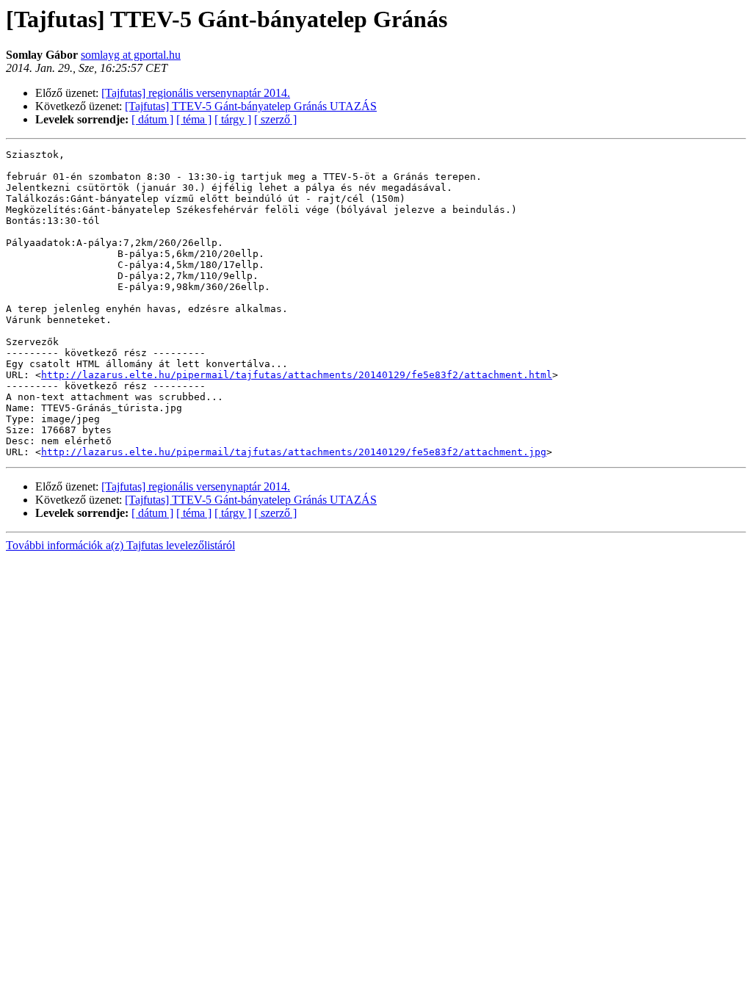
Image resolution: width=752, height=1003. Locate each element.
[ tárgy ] (232, 119)
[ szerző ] (275, 119)
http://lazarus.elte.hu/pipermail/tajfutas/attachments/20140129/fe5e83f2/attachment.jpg (293, 451)
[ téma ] (194, 119)
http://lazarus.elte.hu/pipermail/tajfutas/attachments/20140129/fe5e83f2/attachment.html (296, 374)
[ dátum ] (152, 119)
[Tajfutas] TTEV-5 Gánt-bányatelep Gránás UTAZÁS (251, 106)
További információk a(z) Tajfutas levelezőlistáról (120, 545)
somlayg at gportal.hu (131, 54)
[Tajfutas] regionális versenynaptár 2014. (195, 93)
